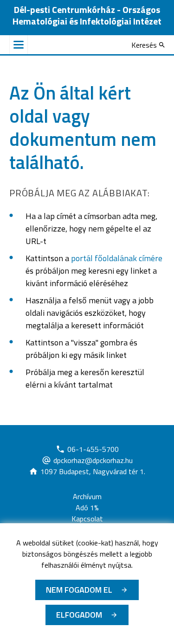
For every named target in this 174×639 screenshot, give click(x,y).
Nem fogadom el (79, 589)
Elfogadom (79, 614)
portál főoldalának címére (116, 258)
